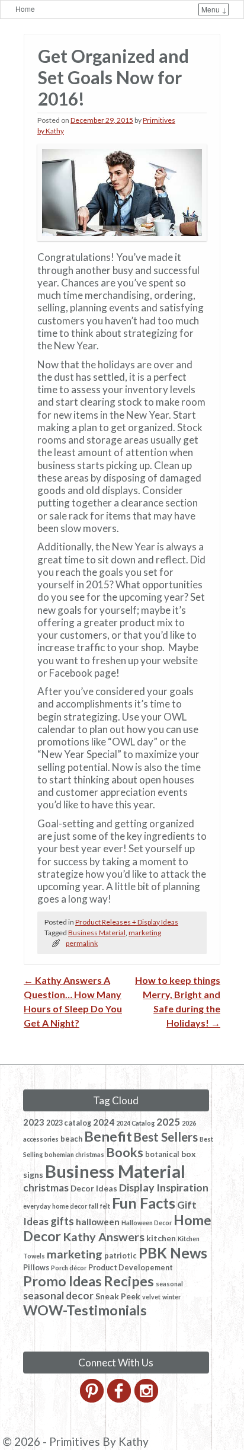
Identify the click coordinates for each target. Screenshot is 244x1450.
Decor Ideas (93, 1188)
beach (71, 1138)
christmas (46, 1187)
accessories (41, 1139)
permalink (82, 943)
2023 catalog (68, 1122)
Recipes (129, 1281)
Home (25, 9)
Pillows (36, 1267)
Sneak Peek (117, 1296)
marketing (145, 932)
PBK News (173, 1252)
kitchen (161, 1238)
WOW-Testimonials (85, 1310)
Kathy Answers (104, 1236)
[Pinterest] (92, 1399)
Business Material (97, 932)
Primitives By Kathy (99, 1441)
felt (105, 1206)
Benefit (108, 1136)
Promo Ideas (62, 1281)
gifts (62, 1221)
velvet (151, 1297)
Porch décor (68, 1267)
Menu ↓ (214, 9)
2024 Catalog (135, 1123)
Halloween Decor (146, 1222)
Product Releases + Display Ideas (126, 921)
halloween (98, 1221)
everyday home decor (55, 1206)
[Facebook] (120, 1399)
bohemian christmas (74, 1154)
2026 (189, 1123)
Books (124, 1152)
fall (93, 1206)
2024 (103, 1122)
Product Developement (130, 1267)
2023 (33, 1122)
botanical (162, 1154)
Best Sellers (166, 1137)
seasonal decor (58, 1295)
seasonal (169, 1284)
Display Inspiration (163, 1187)
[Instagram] (147, 1399)
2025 (168, 1122)
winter (171, 1297)
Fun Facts (143, 1203)
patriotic (120, 1255)
